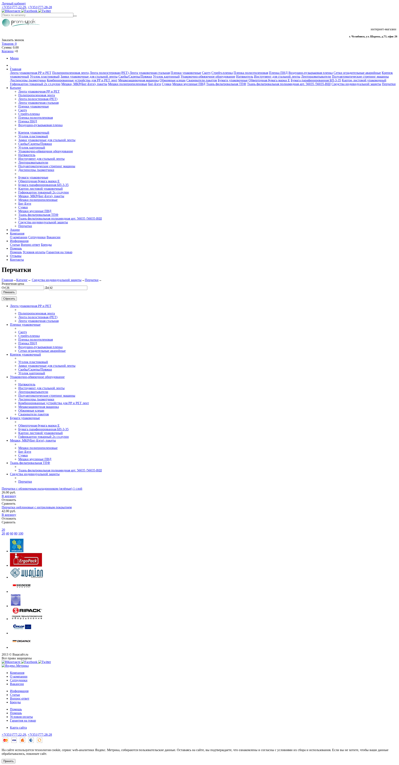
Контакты (17, 259)
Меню (14, 58)
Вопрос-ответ (30, 244)
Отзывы (15, 256)
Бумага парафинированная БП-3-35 (316, 80)
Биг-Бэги (154, 84)
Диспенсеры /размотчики (28, 80)
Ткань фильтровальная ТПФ (226, 84)
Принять (8, 761)
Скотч (206, 73)
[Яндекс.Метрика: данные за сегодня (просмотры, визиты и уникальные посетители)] (15, 666)
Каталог (15, 87)
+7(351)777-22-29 (14, 7)
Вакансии (53, 237)
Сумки (166, 84)
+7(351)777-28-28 (40, 7)
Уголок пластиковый (45, 76)
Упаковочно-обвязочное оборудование (208, 76)
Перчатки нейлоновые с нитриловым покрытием (37, 507)
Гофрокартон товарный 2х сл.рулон (35, 84)
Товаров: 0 (9, 43)
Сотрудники (37, 237)
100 (20, 533)
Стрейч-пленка (222, 73)
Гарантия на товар (59, 252)
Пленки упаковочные (186, 73)
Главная (15, 69)
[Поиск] (75, 16)
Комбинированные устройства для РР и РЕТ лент (82, 80)
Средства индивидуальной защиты (356, 84)
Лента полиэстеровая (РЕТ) (109, 73)
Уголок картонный (166, 76)
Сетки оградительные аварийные (357, 73)
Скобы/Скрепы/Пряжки (135, 76)
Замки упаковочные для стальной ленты (89, 76)
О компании (18, 237)
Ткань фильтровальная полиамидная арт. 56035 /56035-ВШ (289, 84)
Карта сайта (18, 727)
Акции (15, 229)
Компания (17, 233)
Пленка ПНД (278, 73)
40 (7, 533)
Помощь (16, 248)
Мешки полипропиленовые (127, 84)
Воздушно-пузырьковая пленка (310, 73)
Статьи (15, 244)
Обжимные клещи (173, 80)
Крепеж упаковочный (33, 132)
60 (11, 533)
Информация (19, 241)
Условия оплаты (34, 252)
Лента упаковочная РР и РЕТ (30, 73)
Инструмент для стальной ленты (277, 76)
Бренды (46, 244)
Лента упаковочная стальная (149, 73)
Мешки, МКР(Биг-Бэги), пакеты (84, 84)
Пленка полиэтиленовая (251, 73)
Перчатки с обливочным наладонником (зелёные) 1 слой (42, 488)
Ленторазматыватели (316, 76)
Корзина (8, 51)
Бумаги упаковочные (233, 80)
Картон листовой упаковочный (364, 80)
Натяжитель (244, 76)
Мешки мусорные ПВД (188, 84)
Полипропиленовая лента (70, 73)
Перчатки (389, 84)
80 (15, 533)
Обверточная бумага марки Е (269, 80)
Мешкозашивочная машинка (138, 80)
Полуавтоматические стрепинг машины (360, 76)
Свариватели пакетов (201, 80)
